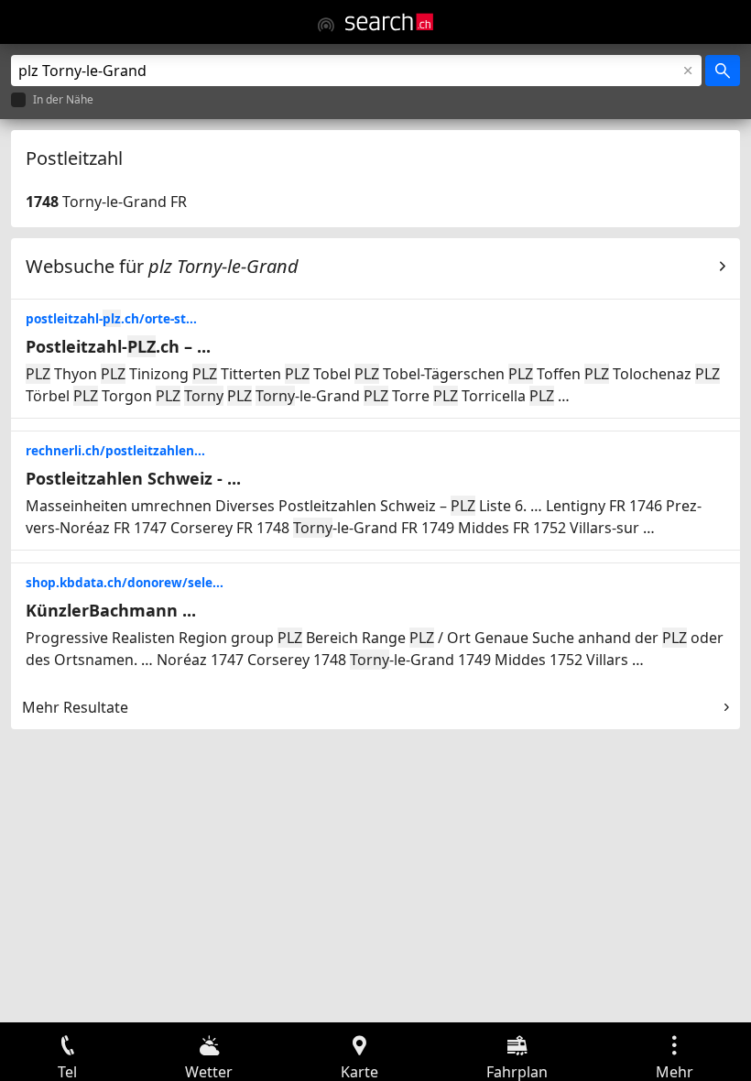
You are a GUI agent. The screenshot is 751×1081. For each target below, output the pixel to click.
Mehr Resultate (75, 707)
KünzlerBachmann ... (111, 610)
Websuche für (162, 266)
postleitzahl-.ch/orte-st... (111, 318)
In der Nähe (63, 100)
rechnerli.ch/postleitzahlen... (115, 450)
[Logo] (389, 22)
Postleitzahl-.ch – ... (118, 346)
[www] (326, 25)
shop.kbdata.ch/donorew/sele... (124, 582)
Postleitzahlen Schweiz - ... (133, 478)
